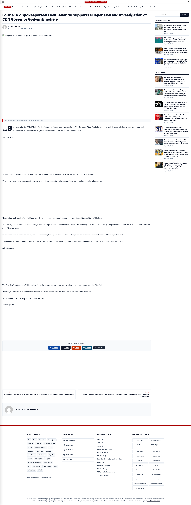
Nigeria (51, 455)
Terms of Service (103, 475)
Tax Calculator (156, 479)
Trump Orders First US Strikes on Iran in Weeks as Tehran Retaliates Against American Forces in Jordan (176, 50)
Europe (30, 451)
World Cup (31, 470)
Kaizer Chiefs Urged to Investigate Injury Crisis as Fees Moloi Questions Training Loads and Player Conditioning (175, 166)
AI (29, 440)
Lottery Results (127, 7)
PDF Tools (140, 440)
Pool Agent (38, 458)
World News (98, 7)
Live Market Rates (152, 7)
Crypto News (108, 7)
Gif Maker (140, 445)
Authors (100, 443)
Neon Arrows (156, 460)
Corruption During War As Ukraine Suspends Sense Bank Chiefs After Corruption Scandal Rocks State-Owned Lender (176, 62)
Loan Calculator (140, 479)
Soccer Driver (140, 470)
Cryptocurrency (40, 447)
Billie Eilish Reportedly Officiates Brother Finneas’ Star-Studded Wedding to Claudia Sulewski (175, 40)
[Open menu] (2, 2)
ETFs (50, 447)
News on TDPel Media (104, 465)
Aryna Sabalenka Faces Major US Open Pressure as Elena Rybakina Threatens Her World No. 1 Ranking (176, 142)
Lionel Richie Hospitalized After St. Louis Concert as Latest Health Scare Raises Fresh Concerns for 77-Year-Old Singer (175, 105)
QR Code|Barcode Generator (156, 446)
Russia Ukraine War (34, 462)
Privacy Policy (102, 469)
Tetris (156, 465)
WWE (40, 470)
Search (184, 14)
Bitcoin (30, 443)
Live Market (140, 474)
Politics (59, 7)
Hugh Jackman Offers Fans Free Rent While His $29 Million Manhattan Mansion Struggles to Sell (175, 28)
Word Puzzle (156, 451)
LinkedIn (88, 347)
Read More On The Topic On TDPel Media (23, 298)
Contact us (30, 7)
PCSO (30, 458)
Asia (34, 440)
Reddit (77, 347)
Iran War (49, 451)
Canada (38, 443)
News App (100, 462)
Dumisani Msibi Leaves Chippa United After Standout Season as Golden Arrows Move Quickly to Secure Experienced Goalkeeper (175, 92)
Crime (30, 447)
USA (55, 466)
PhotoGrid (140, 451)
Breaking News (40, 7)
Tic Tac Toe (156, 456)
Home (14, 7)
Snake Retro (140, 456)
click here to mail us (153, 501)
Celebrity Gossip (49, 443)
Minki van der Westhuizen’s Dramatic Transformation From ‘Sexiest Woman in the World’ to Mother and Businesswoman (174, 80)
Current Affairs (51, 7)
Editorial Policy (102, 452)
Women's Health (156, 474)
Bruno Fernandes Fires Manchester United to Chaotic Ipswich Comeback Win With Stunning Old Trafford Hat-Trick (176, 117)
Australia (42, 440)
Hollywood (39, 451)
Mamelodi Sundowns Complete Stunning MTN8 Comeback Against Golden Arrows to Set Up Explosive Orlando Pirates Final (176, 153)
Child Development (140, 483)
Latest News (21, 7)
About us (100, 439)
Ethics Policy (101, 455)
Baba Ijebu (51, 440)
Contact (100, 446)
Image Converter (156, 440)
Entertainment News (86, 7)
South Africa (48, 462)
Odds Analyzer (140, 488)
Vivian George (15, 26)
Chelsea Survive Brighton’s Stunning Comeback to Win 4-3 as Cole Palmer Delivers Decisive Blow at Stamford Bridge (176, 130)
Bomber (140, 460)
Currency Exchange (156, 483)
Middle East (41, 455)
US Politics (47, 466)
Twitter (66, 347)
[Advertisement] (76, 149)
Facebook (55, 347)
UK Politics (36, 466)
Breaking (8, 7)
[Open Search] (188, 2)
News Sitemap (46, 478)
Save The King (140, 465)
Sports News (117, 7)
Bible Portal (156, 470)
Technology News (139, 7)
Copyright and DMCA (104, 449)
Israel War (31, 455)
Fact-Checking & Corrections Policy (109, 459)
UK (29, 466)
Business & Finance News (71, 7)
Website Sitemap (33, 478)
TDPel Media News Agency (95, 2)
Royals (48, 458)
